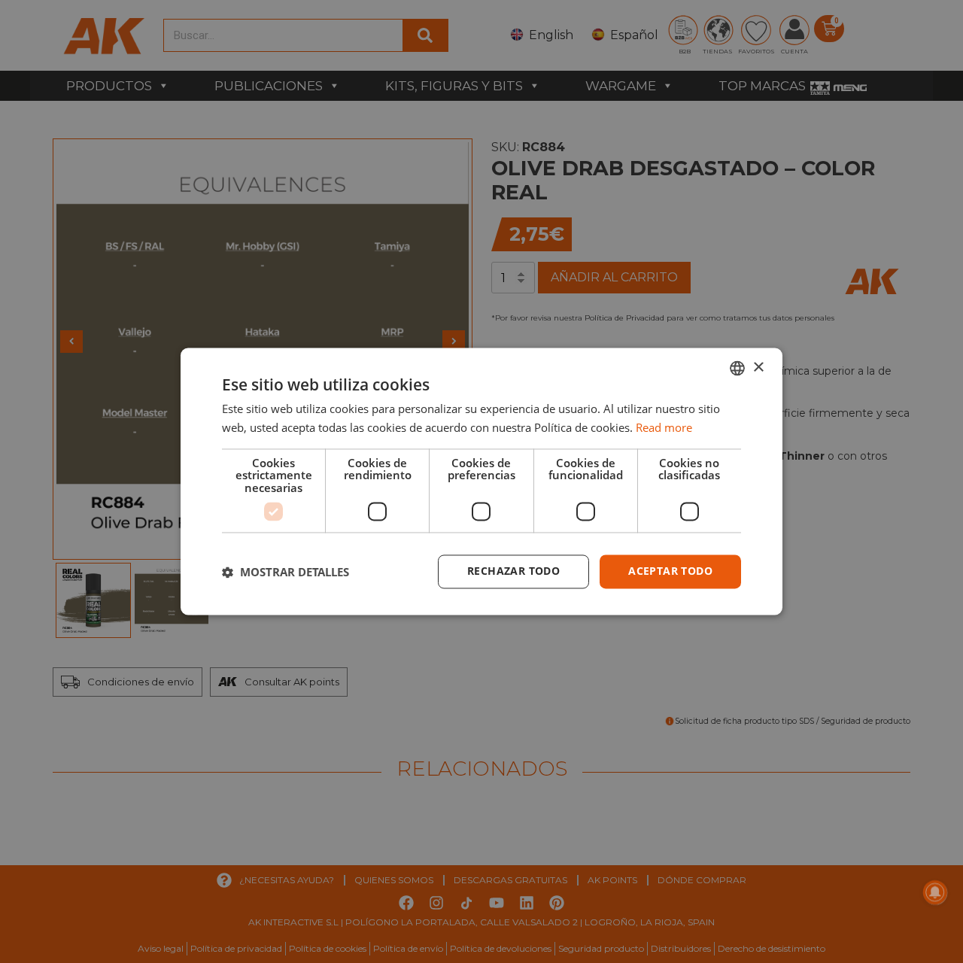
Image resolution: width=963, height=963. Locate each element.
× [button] (758, 367)
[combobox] (737, 367)
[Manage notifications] (935, 892)
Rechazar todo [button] (513, 571)
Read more (664, 428)
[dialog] (481, 481)
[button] (285, 572)
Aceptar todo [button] (670, 571)
